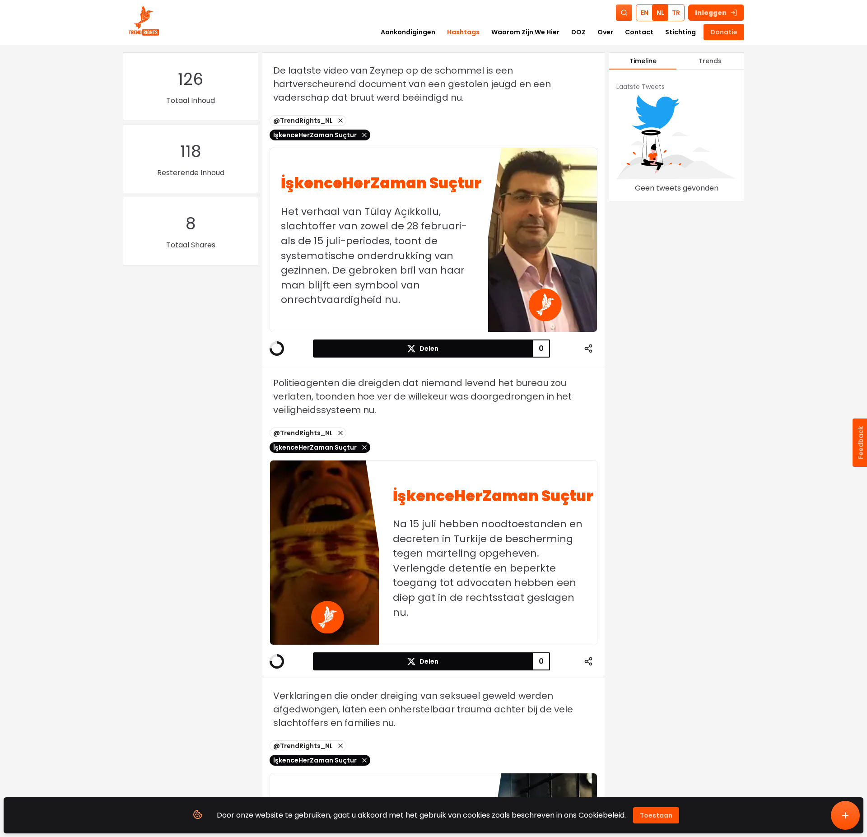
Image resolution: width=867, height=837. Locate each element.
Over (605, 32)
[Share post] (588, 348)
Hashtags (463, 32)
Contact (639, 32)
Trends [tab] (710, 60)
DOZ (578, 32)
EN (644, 12)
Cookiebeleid (601, 815)
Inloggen (711, 12)
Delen (429, 348)
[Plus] (845, 815)
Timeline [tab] (643, 60)
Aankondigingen (408, 32)
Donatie (723, 32)
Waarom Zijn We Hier (525, 32)
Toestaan (656, 815)
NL (660, 12)
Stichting (680, 32)
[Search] (624, 13)
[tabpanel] (676, 135)
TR (676, 12)
